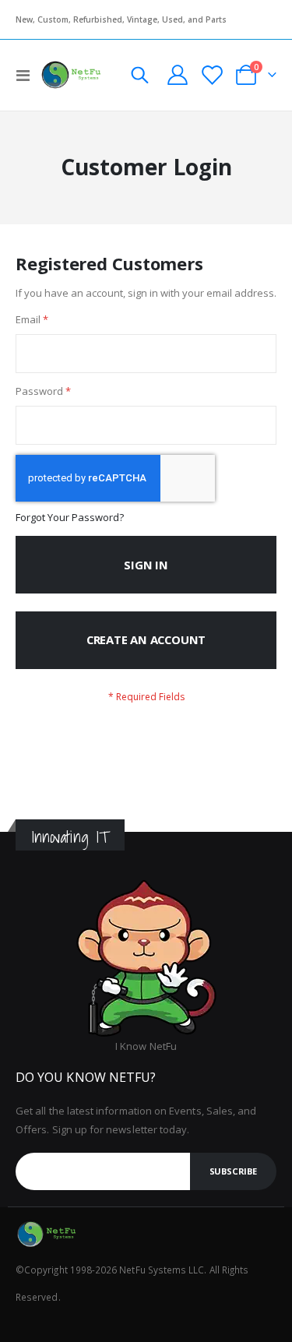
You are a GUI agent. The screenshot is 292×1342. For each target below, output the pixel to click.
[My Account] (177, 75)
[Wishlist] (211, 75)
